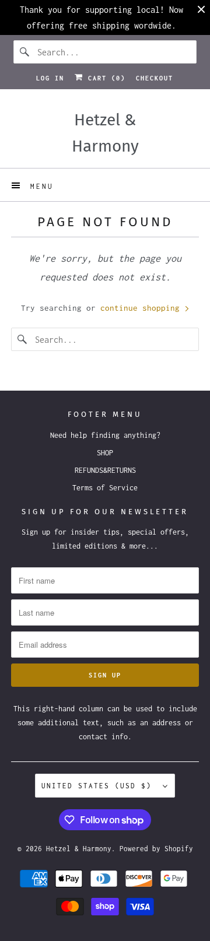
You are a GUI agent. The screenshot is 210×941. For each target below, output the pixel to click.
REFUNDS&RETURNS (105, 470)
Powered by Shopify (156, 848)
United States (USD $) (99, 785)
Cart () (104, 78)
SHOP (105, 452)
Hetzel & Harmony (78, 848)
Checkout (154, 78)
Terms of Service (105, 487)
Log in (50, 78)
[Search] (25, 52)
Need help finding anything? (105, 435)
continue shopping (142, 308)
